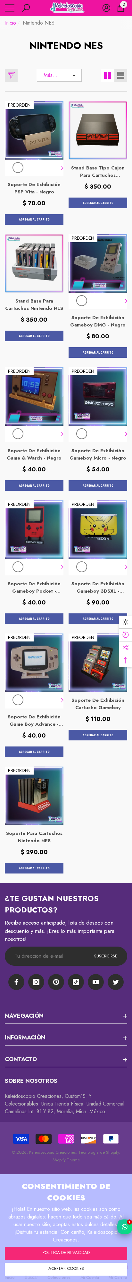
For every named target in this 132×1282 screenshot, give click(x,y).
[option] (18, 167)
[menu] (9, 8)
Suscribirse (105, 956)
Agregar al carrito (34, 219)
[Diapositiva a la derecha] (62, 167)
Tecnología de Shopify (98, 1152)
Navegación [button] (24, 1016)
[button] (26, 8)
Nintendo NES (38, 22)
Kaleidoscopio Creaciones (52, 1152)
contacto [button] (21, 1059)
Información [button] (25, 1037)
